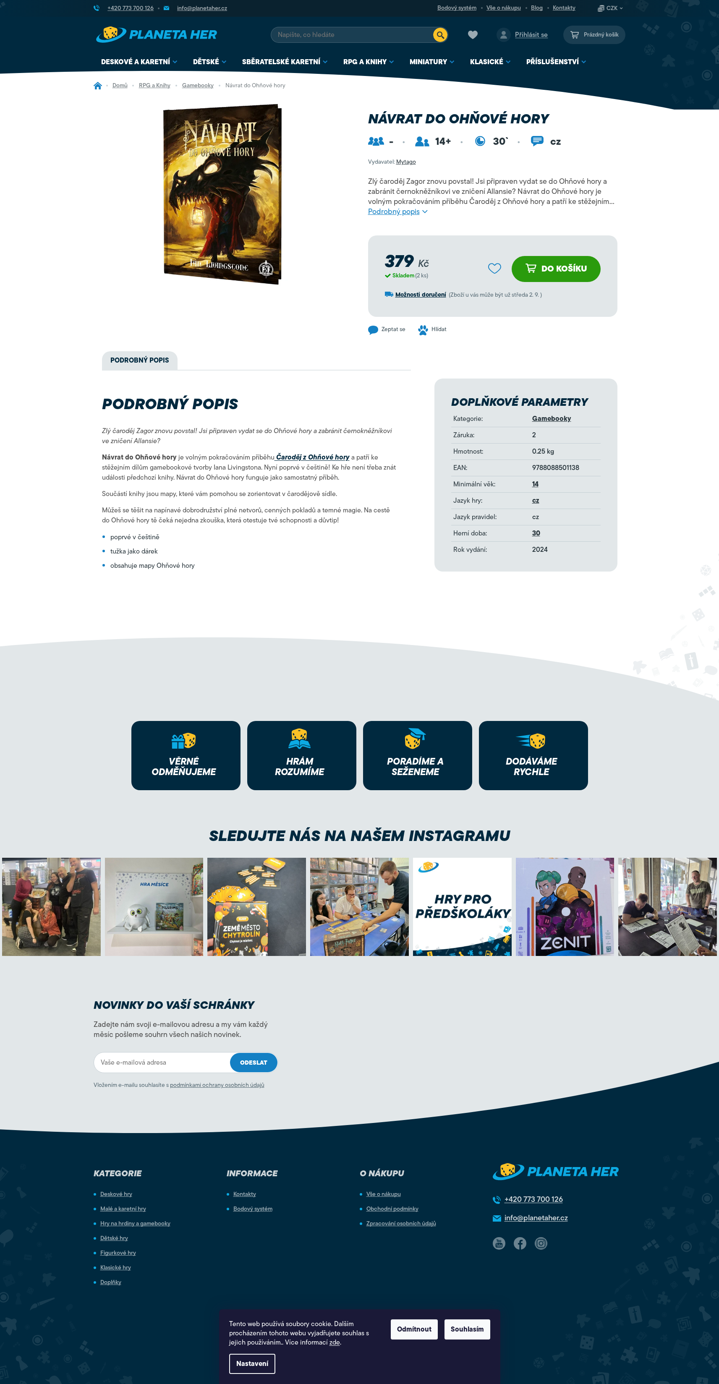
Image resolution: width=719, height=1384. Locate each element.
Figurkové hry (118, 1253)
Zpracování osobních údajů (401, 1223)
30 (536, 533)
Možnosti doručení (420, 295)
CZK (612, 8)
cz (535, 500)
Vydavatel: (392, 162)
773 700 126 (534, 1199)
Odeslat (253, 1063)
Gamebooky (551, 418)
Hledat (440, 35)
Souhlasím (467, 1329)
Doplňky (110, 1282)
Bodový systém (456, 8)
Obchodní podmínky (392, 1209)
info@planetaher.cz (536, 1218)
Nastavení (252, 1363)
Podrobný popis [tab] (139, 360)
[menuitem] (140, 62)
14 (535, 484)
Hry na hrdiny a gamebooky (135, 1223)
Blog (537, 8)
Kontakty (564, 8)
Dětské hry (114, 1238)
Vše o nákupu (503, 8)
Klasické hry (115, 1267)
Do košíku (564, 269)
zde (334, 1342)
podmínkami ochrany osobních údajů (217, 1085)
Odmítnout (414, 1329)
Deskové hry (116, 1194)
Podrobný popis (394, 211)
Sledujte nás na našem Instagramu (359, 835)
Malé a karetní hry (123, 1209)
